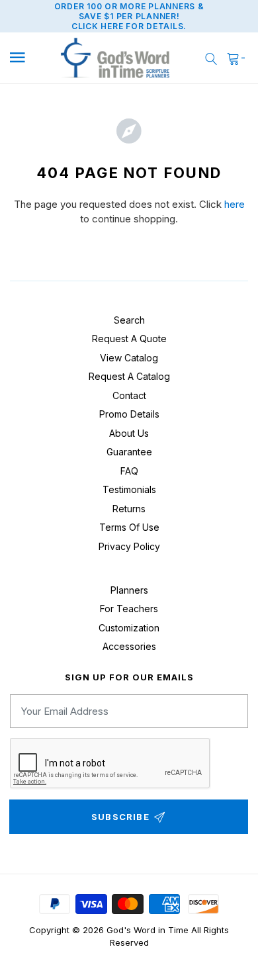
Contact (129, 395)
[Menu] (26, 58)
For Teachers (129, 608)
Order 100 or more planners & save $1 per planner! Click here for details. (129, 16)
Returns (129, 508)
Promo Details (129, 414)
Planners (129, 590)
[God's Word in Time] (115, 58)
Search (129, 320)
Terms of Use (129, 527)
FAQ (129, 471)
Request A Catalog (129, 376)
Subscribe (120, 816)
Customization (129, 627)
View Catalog (129, 357)
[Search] (211, 58)
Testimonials (129, 489)
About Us (129, 433)
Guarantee (129, 451)
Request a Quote (129, 338)
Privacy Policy (129, 546)
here (234, 204)
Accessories (129, 646)
